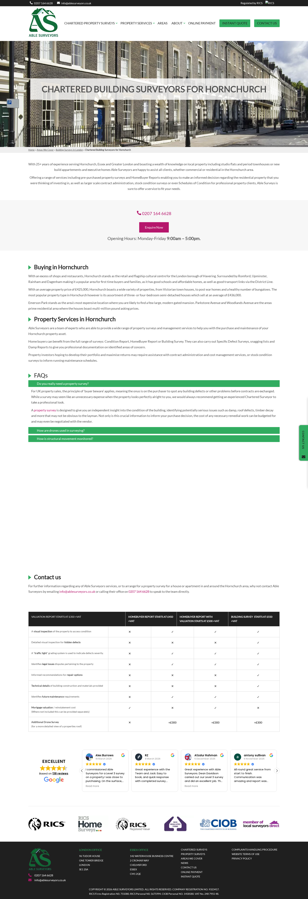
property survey (45, 410)
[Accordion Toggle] (274, 384)
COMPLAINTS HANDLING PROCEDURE (254, 849)
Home (31, 149)
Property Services (136, 23)
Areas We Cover (45, 149)
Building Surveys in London (69, 149)
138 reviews (60, 773)
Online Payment (202, 23)
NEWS (184, 862)
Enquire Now (154, 227)
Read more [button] (92, 786)
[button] (276, 770)
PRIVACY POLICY (242, 858)
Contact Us (267, 23)
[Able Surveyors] (43, 38)
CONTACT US (188, 867)
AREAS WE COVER (191, 858)
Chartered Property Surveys (89, 23)
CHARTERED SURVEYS (194, 849)
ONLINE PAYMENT (191, 872)
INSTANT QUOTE (190, 876)
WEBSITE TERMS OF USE (246, 854)
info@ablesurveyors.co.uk (76, 3)
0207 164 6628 (43, 3)
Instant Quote (234, 23)
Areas (163, 23)
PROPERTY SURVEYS (193, 854)
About (177, 23)
